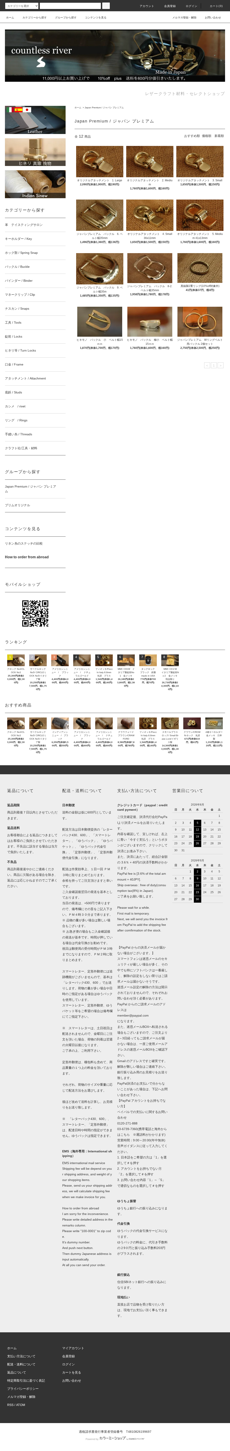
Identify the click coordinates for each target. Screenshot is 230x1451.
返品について (16, 1372)
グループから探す (66, 17)
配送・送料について (21, 1364)
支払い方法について (21, 1356)
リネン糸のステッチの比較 (24, 543)
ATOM (20, 1405)
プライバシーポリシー (23, 1388)
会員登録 (170, 6)
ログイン (192, 6)
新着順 (219, 136)
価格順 (206, 136)
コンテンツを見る (95, 17)
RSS (10, 1405)
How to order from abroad (80, 1208)
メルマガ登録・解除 (184, 17)
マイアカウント (73, 1348)
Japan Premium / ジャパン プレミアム (104, 107)
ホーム (10, 17)
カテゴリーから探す (34, 17)
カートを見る (71, 1372)
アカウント (147, 6)
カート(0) (216, 6)
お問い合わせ (213, 17)
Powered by (92, 1439)
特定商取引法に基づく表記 (26, 1380)
